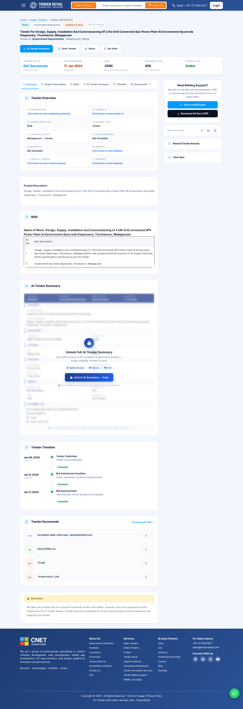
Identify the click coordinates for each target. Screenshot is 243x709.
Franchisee (94, 656)
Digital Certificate (132, 661)
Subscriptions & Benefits (101, 643)
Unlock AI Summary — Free (91, 377)
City (160, 647)
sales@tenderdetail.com (206, 647)
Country (162, 661)
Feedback (94, 647)
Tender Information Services (138, 670)
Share (91, 48)
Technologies (39, 668)
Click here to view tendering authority (48, 113)
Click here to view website (107, 150)
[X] (215, 130)
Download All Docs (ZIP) (194, 113)
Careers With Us (97, 661)
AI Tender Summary (38, 48)
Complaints (95, 652)
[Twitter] (210, 659)
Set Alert (112, 48)
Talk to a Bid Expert (195, 104)
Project (127, 652)
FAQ (91, 675)
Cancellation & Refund (100, 666)
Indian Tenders (83, 5)
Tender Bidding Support (135, 675)
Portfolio (53, 668)
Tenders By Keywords (169, 656)
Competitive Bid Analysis (136, 666)
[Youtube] (218, 659)
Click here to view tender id (108, 113)
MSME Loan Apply (133, 679)
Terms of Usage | (136, 695)
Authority (162, 652)
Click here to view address (107, 163)
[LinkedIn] (208, 130)
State (160, 643)
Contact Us (94, 670)
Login (216, 5)
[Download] (146, 535)
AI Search (157, 5)
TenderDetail (143, 700)
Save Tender (69, 48)
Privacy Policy (154, 695)
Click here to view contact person (46, 163)
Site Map (162, 670)
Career (64, 668)
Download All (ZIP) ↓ (143, 522)
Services (25, 668)
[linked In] (203, 659)
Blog (160, 666)
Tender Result (131, 656)
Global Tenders (131, 647)
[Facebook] (202, 130)
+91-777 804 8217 (202, 643)
